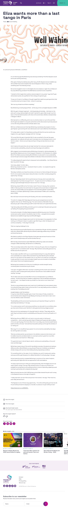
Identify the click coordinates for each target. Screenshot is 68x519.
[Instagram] (7, 486)
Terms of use (22, 482)
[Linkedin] (10, 486)
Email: (27, 504)
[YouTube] (15, 486)
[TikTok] (12, 486)
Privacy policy (22, 481)
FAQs (20, 479)
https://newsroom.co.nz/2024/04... (19, 388)
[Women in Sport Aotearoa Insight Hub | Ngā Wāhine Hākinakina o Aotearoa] (10, 3)
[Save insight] (20, 434)
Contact (21, 477)
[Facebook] (4, 486)
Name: (6, 504)
